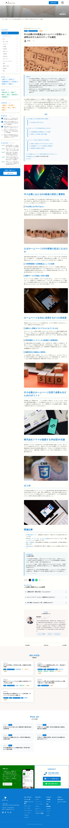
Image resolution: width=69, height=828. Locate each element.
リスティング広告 (38, 804)
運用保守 (25, 697)
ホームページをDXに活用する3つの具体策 (38, 140)
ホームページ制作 (44, 538)
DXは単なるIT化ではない (37, 122)
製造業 (4, 109)
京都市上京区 (40, 671)
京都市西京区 (5, 96)
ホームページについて (33, 30)
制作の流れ (48, 801)
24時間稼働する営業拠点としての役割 (40, 131)
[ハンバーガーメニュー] (62, 3)
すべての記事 (5, 33)
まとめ (29, 158)
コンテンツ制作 (27, 812)
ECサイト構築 (27, 808)
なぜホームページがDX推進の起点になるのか (39, 128)
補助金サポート (38, 808)
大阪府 (13, 92)
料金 (47, 804)
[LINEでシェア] (36, 580)
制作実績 (48, 806)
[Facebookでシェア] (33, 580)
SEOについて (40, 669)
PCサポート (27, 669)
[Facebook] (5, 812)
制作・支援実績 (30, 542)
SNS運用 (37, 806)
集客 (56, 669)
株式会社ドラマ (31, 156)
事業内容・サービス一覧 (32, 538)
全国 (8, 94)
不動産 (4, 107)
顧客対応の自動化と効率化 (38, 148)
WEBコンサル (61, 669)
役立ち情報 (15, 81)
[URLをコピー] (39, 580)
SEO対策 (11, 79)
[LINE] (3, 812)
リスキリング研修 (39, 813)
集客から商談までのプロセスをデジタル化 (41, 143)
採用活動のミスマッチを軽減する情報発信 (41, 146)
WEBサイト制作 (27, 805)
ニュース (48, 808)
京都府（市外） (5, 92)
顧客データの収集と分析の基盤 (39, 134)
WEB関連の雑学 (6, 81)
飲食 (9, 107)
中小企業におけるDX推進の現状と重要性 (37, 118)
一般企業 (40, 30)
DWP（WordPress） (28, 810)
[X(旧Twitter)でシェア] (30, 580)
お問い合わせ (53, 2)
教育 (14, 107)
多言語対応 (26, 817)
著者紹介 (48, 815)
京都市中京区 (52, 671)
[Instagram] (10, 812)
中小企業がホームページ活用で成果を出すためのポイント (42, 154)
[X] (8, 812)
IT (22, 669)
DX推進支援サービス (31, 534)
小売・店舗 (11, 105)
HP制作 (4, 79)
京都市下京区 (15, 94)
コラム (26, 30)
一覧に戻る (45, 645)
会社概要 (48, 799)
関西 (3, 94)
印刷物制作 (26, 815)
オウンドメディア (38, 801)
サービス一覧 (27, 799)
